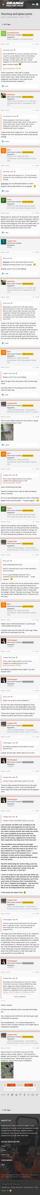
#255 (37, 737)
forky (9, 200)
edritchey (11, 95)
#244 (37, 213)
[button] (3, 4)
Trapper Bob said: (9, 475)
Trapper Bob (12, 403)
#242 (37, 110)
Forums (3, 1150)
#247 (37, 367)
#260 (37, 1048)
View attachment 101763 (12, 68)
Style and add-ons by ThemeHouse (17, 1177)
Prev (12, 1085)
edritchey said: (8, 50)
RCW (8, 150)
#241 (37, 44)
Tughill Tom (11, 241)
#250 (37, 522)
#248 (37, 417)
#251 (37, 555)
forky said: (6, 303)
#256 (37, 771)
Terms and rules (16, 1187)
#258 (37, 914)
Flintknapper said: (9, 743)
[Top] (7, 1190)
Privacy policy (28, 1187)
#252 (37, 620)
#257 (37, 811)
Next (28, 1085)
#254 (37, 691)
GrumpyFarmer (13, 33)
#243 (37, 165)
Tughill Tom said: (9, 373)
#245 (37, 252)
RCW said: (6, 258)
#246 (37, 297)
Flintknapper (12, 640)
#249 (37, 469)
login (3, 1164)
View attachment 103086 (12, 483)
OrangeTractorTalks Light (11, 1184)
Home (3, 1146)
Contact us (5, 1155)
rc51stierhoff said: (9, 116)
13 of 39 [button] (20, 1085)
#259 (37, 972)
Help (36, 1187)
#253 (37, 651)
